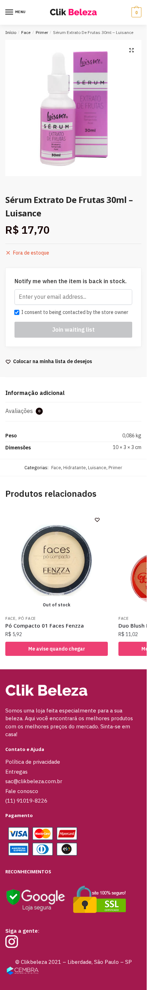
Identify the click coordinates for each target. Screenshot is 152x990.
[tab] (73, 393)
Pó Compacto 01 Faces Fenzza (44, 625)
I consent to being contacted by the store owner (73, 312)
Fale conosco (21, 791)
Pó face (27, 618)
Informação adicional (35, 392)
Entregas (16, 771)
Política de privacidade (32, 761)
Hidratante (74, 468)
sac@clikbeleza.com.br (33, 781)
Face (25, 32)
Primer (42, 32)
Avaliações (22, 410)
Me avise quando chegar (56, 649)
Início (10, 32)
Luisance (97, 468)
